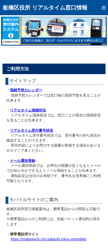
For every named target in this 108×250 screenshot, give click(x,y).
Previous (9, 31)
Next (98, 31)
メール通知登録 (22, 160)
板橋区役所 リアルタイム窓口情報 (45, 7)
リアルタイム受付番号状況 (31, 130)
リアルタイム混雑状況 (28, 110)
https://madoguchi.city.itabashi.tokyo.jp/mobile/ (48, 239)
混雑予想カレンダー (26, 90)
